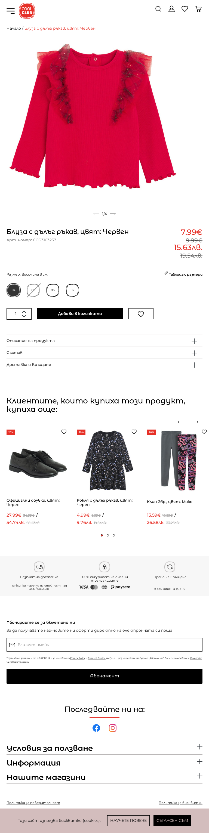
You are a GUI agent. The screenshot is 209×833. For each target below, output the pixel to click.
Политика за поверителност (33, 803)
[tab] (104, 341)
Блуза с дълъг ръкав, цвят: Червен (60, 28)
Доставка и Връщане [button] (29, 364)
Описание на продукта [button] (31, 340)
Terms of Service (97, 658)
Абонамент (104, 675)
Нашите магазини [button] (46, 777)
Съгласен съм (172, 820)
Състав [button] (15, 352)
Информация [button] (34, 763)
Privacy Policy (77, 658)
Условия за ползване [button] (50, 748)
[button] (102, 535)
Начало (14, 28)
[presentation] (183, 422)
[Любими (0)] (185, 10)
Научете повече (128, 820)
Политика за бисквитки (180, 803)
